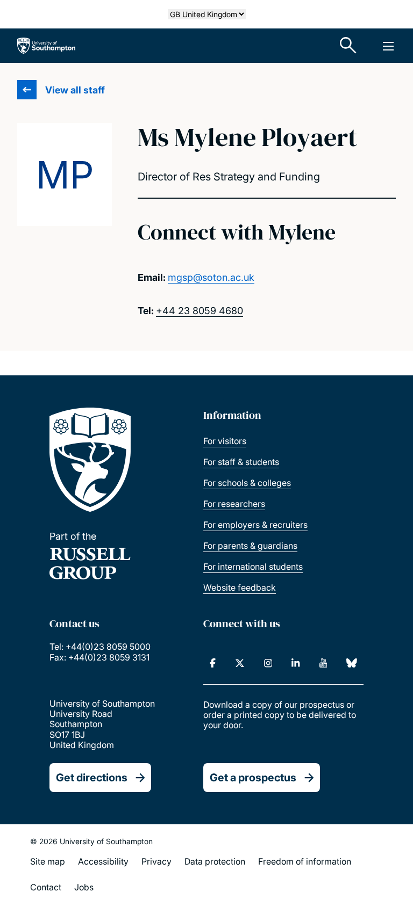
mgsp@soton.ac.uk (211, 277)
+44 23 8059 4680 (199, 310)
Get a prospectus (253, 777)
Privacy (156, 861)
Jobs (84, 887)
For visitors (224, 441)
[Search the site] (348, 45)
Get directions (91, 777)
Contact (45, 887)
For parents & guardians (250, 545)
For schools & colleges (247, 482)
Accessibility (103, 861)
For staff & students (241, 461)
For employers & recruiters (255, 524)
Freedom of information (304, 861)
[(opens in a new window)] (212, 663)
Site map (47, 861)
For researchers (234, 503)
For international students (253, 566)
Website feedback (239, 587)
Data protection (214, 861)
